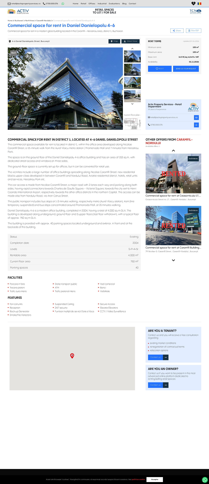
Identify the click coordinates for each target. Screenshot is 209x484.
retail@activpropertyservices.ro (26, 4)
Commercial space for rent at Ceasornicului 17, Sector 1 (172, 196)
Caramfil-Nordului (43, 21)
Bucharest (19, 21)
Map (116, 41)
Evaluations (114, 4)
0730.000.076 (52, 4)
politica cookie (138, 479)
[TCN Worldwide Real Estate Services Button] (195, 11)
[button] (72, 356)
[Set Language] (199, 3)
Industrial (102, 4)
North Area (29, 21)
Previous (132, 48)
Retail (83, 4)
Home (75, 4)
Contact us (155, 357)
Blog (124, 4)
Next (132, 104)
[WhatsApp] (205, 480)
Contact (132, 4)
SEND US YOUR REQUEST (186, 69)
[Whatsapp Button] (62, 3)
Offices (92, 4)
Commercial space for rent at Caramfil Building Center (172, 247)
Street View (132, 41)
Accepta (154, 479)
